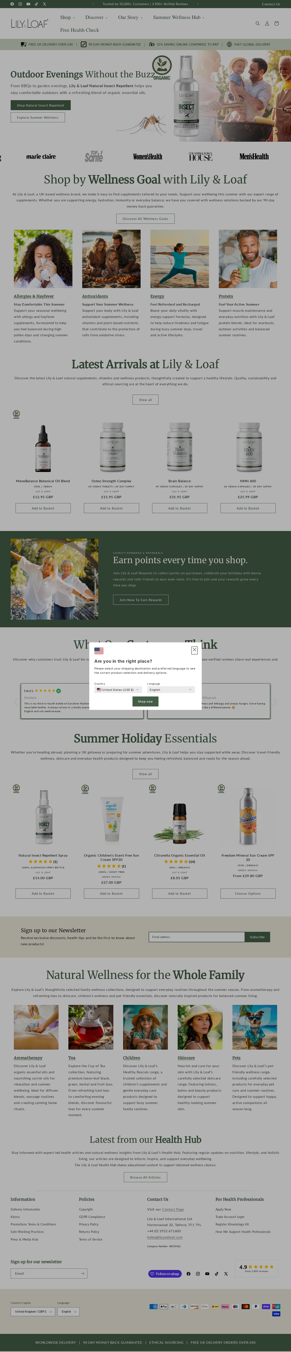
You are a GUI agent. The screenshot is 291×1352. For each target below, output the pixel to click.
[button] (194, 650)
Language (153, 683)
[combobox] (115, 689)
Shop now (145, 701)
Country (99, 683)
